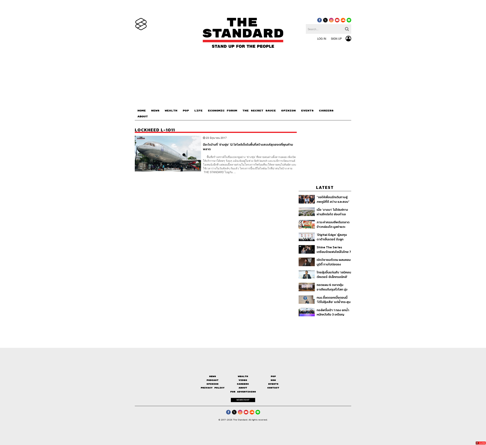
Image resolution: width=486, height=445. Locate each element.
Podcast (213, 380)
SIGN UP (336, 38)
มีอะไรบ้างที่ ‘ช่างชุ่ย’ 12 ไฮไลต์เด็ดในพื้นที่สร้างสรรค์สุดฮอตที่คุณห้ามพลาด (248, 146)
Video (243, 380)
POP (186, 110)
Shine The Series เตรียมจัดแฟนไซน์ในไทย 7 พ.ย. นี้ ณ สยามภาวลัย (334, 249)
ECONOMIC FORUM (222, 110)
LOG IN (321, 38)
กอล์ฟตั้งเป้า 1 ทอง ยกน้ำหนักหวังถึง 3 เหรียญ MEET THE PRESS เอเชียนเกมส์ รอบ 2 (334, 312)
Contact (273, 388)
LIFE (198, 110)
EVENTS (307, 110)
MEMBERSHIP (243, 399)
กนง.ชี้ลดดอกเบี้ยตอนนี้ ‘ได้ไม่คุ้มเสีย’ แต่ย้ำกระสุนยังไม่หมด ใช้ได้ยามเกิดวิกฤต (333, 299)
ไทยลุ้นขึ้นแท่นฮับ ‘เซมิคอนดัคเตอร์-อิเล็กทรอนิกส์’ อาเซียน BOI (334, 274)
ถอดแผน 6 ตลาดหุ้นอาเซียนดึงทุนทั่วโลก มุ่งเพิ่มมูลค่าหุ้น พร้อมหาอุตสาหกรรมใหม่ (332, 287)
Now (273, 380)
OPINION (288, 110)
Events (273, 384)
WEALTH (171, 110)
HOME (141, 110)
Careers (243, 384)
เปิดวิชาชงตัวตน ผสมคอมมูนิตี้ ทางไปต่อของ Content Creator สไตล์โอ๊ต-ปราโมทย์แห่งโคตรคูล (334, 262)
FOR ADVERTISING (243, 392)
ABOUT (142, 116)
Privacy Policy (213, 388)
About (243, 388)
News (212, 376)
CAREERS (326, 110)
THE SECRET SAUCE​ (259, 110)
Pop (273, 376)
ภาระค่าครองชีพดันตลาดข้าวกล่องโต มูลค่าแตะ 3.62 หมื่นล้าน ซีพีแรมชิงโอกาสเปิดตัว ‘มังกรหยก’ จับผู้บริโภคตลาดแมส (333, 224)
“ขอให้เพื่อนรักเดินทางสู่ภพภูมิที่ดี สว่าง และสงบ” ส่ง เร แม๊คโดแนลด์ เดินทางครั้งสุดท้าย (333, 199)
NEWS (155, 110)
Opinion (213, 384)
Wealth (243, 376)
